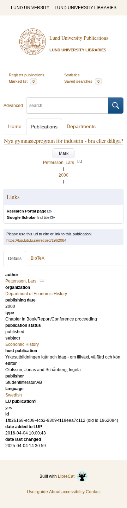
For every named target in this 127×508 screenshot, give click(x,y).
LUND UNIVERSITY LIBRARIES (85, 7)
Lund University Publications (78, 37)
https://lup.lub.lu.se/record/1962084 (36, 240)
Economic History (22, 344)
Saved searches (81, 81)
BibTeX (37, 258)
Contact (93, 491)
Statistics (72, 75)
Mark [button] (63, 153)
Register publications (26, 75)
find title (28, 217)
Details (15, 258)
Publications (44, 126)
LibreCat (67, 476)
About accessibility (67, 491)
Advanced (13, 105)
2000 (63, 175)
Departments (81, 126)
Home (15, 126)
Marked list (22, 81)
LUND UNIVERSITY (30, 7)
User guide (37, 491)
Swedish (13, 395)
